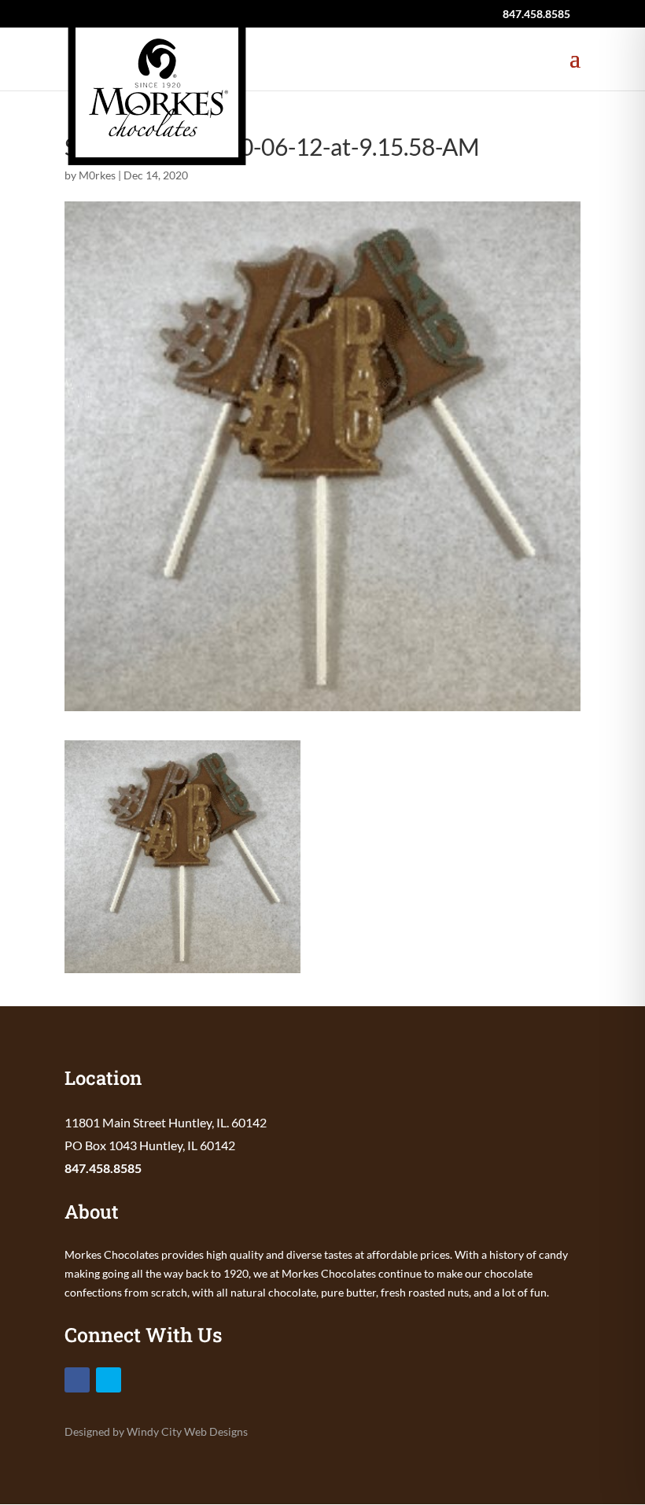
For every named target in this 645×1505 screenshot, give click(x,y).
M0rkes (97, 175)
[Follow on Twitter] (108, 1379)
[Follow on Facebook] (77, 1379)
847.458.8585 (103, 1167)
